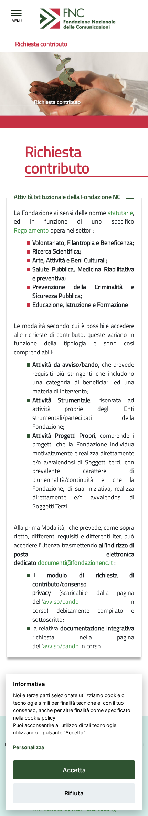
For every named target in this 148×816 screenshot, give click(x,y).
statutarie (120, 212)
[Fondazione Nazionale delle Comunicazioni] (60, 19)
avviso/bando (61, 601)
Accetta (74, 770)
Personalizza (28, 747)
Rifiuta (74, 793)
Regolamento (31, 230)
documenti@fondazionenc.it (75, 562)
